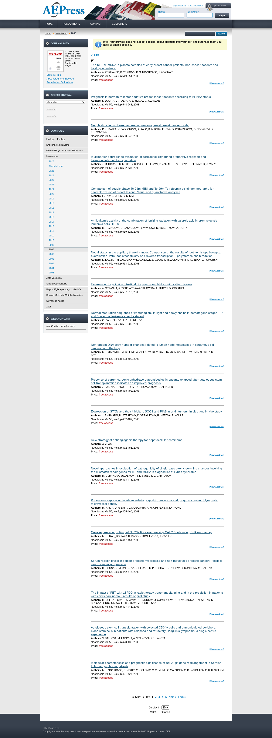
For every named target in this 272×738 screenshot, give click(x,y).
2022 (50, 184)
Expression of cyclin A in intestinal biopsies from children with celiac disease (141, 284)
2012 (50, 231)
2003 (50, 272)
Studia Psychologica (56, 283)
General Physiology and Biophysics (64, 150)
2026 (50, 161)
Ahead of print (55, 166)
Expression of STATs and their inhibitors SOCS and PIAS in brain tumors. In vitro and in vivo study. (156, 411)
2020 (50, 194)
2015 (50, 217)
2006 (50, 258)
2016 (50, 207)
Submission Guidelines (60, 82)
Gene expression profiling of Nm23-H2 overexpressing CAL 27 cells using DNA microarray (151, 532)
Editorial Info (54, 74)
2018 (50, 203)
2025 (50, 170)
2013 (50, 226)
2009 (50, 245)
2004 (50, 268)
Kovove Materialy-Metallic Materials (64, 295)
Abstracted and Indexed (60, 78)
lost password (195, 5)
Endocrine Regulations (57, 145)
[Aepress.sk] (63, 10)
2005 (50, 263)
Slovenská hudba (55, 301)
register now (179, 5)
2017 (50, 212)
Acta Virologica (54, 278)
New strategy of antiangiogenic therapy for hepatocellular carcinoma (137, 440)
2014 (50, 221)
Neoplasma (61, 33)
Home (48, 33)
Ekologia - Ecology (55, 139)
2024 (50, 175)
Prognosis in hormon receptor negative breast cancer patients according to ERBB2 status (151, 96)
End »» (182, 696)
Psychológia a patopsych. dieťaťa (63, 289)
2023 (50, 180)
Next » (172, 696)
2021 (50, 189)
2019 (50, 198)
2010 (50, 240)
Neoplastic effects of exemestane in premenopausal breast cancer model (140, 125)
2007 (50, 254)
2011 (50, 235)
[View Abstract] (217, 83)
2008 (50, 249)
